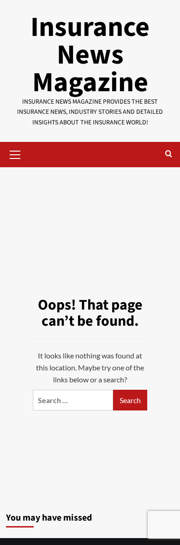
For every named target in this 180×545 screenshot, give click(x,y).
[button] (15, 153)
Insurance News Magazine (90, 55)
